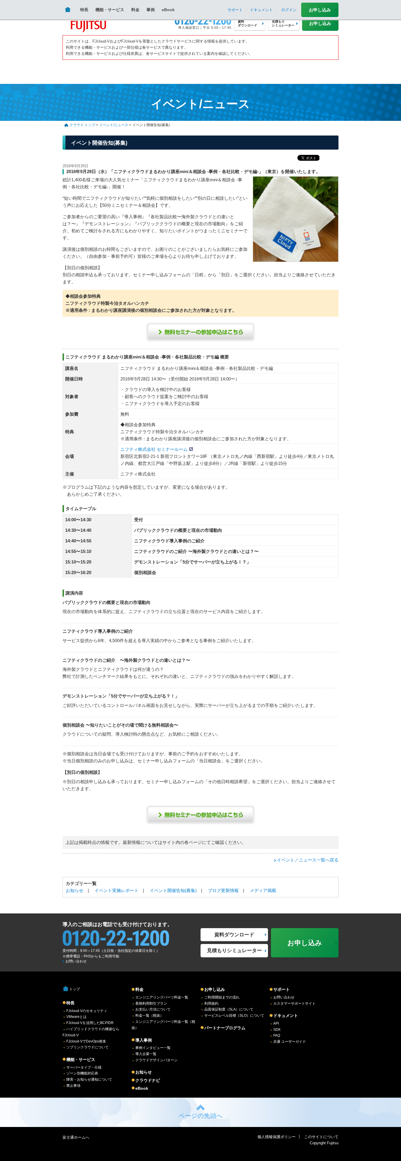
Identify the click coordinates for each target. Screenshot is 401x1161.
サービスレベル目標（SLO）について (234, 1015)
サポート (281, 989)
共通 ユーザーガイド (289, 1042)
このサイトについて (321, 1137)
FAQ (276, 1035)
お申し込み (320, 9)
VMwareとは (76, 1017)
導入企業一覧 (145, 1054)
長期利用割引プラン (151, 1003)
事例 (150, 9)
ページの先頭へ (200, 1115)
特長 (84, 9)
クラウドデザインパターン (156, 1060)
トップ (74, 989)
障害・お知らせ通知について (89, 1079)
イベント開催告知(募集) (173, 890)
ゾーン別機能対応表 (82, 1073)
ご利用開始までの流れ (222, 997)
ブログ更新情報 (223, 890)
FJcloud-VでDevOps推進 (86, 1041)
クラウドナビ (147, 1080)
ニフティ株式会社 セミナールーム (154, 449)
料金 (135, 9)
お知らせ (74, 890)
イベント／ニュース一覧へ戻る (307, 859)
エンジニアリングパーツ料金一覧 (161, 997)
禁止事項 (73, 1086)
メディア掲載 (263, 890)
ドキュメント (285, 1015)
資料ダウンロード (234, 934)
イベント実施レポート (117, 890)
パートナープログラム (224, 1027)
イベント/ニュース (113, 125)
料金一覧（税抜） (149, 1015)
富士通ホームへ (76, 1137)
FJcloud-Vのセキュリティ (86, 1011)
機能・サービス (109, 9)
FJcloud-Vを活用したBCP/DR (90, 1023)
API (276, 1023)
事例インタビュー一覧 (153, 1048)
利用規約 (211, 1003)
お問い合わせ (76, 961)
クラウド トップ (82, 125)
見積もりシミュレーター (234, 950)
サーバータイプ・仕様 (84, 1067)
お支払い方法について (153, 1009)
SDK (277, 1030)
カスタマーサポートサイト (294, 1003)
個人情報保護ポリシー (276, 1137)
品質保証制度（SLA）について (228, 1009)
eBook (168, 9)
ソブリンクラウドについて (87, 1047)
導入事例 (143, 1040)
